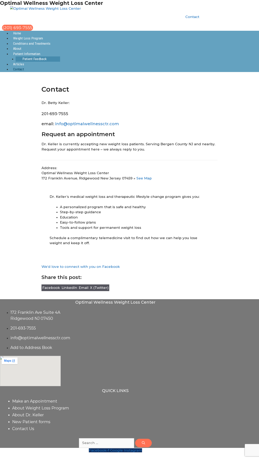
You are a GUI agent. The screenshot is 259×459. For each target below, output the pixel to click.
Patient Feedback (34, 59)
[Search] (143, 443)
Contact (192, 17)
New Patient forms (31, 421)
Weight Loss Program (28, 38)
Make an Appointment (34, 401)
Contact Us (23, 428)
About (17, 49)
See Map (144, 178)
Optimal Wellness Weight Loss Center (51, 3)
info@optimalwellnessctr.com (87, 123)
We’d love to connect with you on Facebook (80, 267)
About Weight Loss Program (40, 408)
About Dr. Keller (28, 414)
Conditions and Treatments (32, 43)
